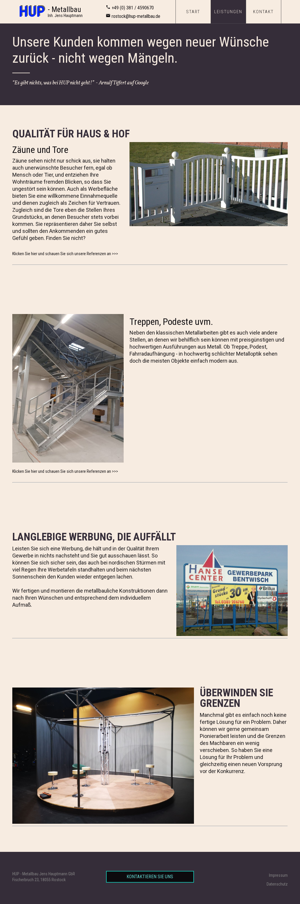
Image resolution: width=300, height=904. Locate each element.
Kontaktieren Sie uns (150, 876)
